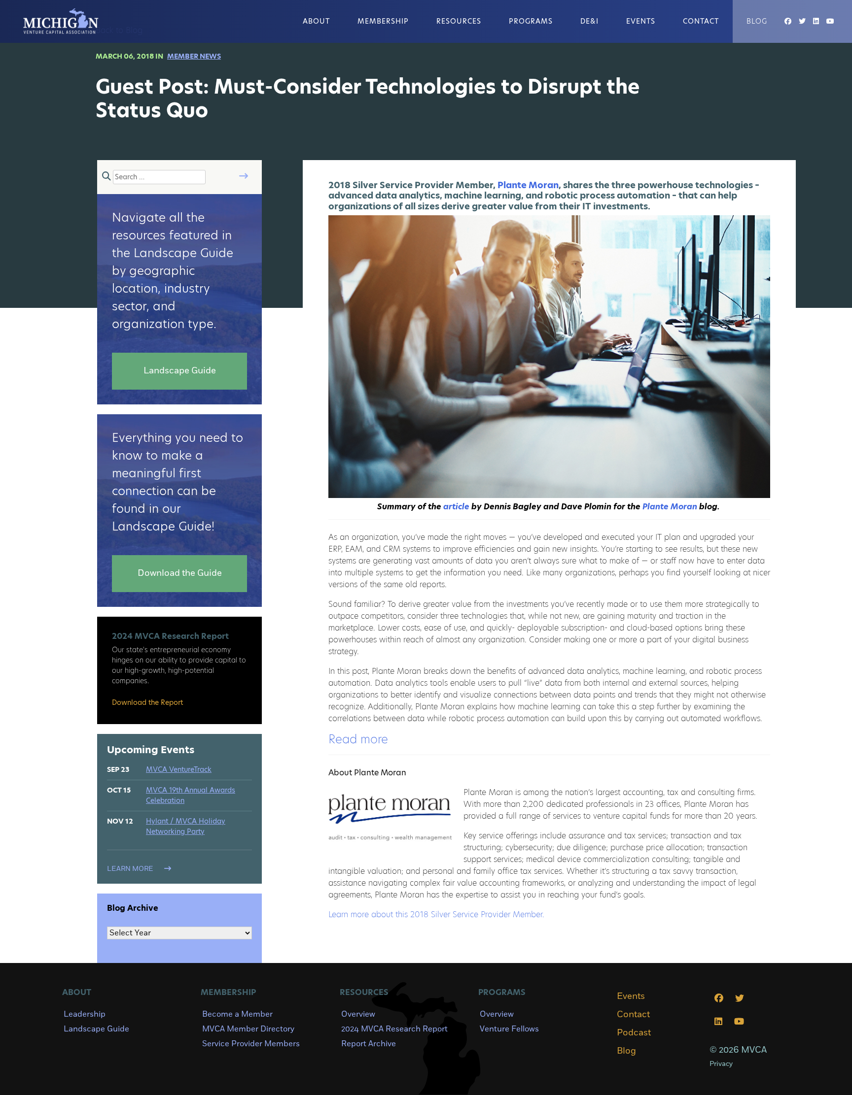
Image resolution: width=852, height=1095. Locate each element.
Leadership (85, 1014)
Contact (701, 21)
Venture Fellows (509, 1029)
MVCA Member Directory (248, 1029)
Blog (756, 21)
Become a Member (237, 1014)
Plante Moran (528, 185)
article (456, 506)
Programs (531, 21)
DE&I (589, 21)
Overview (358, 1014)
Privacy (721, 1063)
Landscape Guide (96, 1029)
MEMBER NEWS (194, 56)
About (316, 21)
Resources (458, 21)
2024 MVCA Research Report (394, 1029)
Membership (383, 21)
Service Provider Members (251, 1043)
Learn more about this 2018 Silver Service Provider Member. (436, 914)
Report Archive (368, 1043)
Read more (358, 739)
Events (640, 21)
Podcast (634, 1033)
